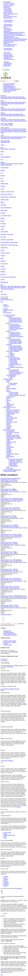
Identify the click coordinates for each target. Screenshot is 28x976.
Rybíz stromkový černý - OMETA (9, 551)
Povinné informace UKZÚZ (10, 635)
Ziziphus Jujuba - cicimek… (13, 412)
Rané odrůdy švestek (5, 129)
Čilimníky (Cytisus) (5, 253)
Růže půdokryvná (10, 289)
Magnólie (3, 271)
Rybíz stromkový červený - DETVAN (10, 586)
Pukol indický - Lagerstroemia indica (9, 245)
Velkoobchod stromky (10, 47)
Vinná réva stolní (5, 167)
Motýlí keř (3, 274)
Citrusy (2, 189)
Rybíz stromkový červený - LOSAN (9, 605)
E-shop (15, 34)
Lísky (2, 125)
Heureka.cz (6, 884)
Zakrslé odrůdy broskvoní (7, 98)
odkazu (5, 959)
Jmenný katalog (7, 91)
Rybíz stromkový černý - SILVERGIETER (11, 559)
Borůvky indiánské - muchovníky (17, 395)
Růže (2, 285)
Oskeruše (3, 226)
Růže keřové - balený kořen (7, 286)
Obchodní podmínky (8, 632)
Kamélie (3, 266)
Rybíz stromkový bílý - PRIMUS (8, 489)
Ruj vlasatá (3, 237)
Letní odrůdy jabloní (5, 109)
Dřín (2, 178)
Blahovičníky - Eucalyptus (7, 234)
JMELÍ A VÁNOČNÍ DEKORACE (12, 89)
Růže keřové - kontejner (20, 286)
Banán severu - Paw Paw (6, 194)
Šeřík (2, 291)
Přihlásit (5, 304)
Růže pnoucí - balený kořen (7, 287)
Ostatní (2, 229)
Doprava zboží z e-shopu (9, 633)
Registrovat (6, 306)
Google (5, 877)
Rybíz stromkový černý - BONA (8, 515)
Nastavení (17, 688)
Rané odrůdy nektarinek (6, 119)
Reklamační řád (7, 631)
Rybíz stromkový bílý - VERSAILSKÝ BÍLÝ (11, 498)
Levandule (3, 269)
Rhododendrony (4, 282)
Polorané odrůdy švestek (15, 364)
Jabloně (2, 107)
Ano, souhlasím (4, 688)
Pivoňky (3, 279)
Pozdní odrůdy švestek (16, 129)
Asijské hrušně (4, 105)
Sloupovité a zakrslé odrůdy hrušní (16, 103)
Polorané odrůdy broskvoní (19, 98)
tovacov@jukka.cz (5, 653)
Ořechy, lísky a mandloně (7, 123)
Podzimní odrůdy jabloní (16, 109)
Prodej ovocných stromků (10, 642)
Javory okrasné (4, 263)
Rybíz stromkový (5, 149)
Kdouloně (3, 213)
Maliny (2, 151)
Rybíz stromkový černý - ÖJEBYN (9, 542)
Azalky (2, 250)
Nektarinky (3, 118)
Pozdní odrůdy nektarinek (19, 119)
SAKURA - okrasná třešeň (7, 239)
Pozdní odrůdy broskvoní (18, 97)
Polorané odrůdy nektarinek (7, 121)
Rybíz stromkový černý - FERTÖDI (9, 525)
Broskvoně (3, 95)
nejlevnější (13, 478)
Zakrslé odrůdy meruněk (19, 115)
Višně (8, 142)
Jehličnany (3, 261)
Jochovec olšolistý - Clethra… (14, 436)
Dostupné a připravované (6, 299)
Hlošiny (2, 202)
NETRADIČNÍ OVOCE (10, 86)
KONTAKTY (7, 65)
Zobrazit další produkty (6, 614)
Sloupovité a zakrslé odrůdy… (17, 328)
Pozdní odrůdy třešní (15, 137)
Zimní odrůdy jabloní (15, 335)
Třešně (2, 135)
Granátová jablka (5, 199)
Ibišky (2, 258)
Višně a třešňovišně (5, 141)
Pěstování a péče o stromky (10, 640)
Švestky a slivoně (5, 127)
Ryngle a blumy (13, 360)
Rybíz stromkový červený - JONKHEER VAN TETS (13, 595)
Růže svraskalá (13, 464)
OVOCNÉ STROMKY (9, 83)
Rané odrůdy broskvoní (6, 97)
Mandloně (6, 125)
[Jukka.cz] (6, 78)
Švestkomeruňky (8, 130)
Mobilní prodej (9, 3)
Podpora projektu (8, 644)
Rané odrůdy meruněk (6, 114)
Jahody (2, 181)
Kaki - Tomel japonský (6, 207)
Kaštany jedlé (4, 210)
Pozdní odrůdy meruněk (17, 114)
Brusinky (3, 170)
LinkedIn (6, 879)
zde (18, 805)
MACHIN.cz (10, 666)
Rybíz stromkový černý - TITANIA (9, 569)
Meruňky (3, 113)
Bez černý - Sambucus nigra (7, 191)
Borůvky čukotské (5, 163)
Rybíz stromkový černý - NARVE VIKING (11, 534)
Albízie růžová (4, 247)
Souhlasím (10, 760)
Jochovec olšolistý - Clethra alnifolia (9, 242)
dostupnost (3, 478)
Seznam (5, 880)
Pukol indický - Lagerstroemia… (14, 437)
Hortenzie (3, 255)
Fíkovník (3, 175)
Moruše (2, 221)
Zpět (2, 891)
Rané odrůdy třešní (5, 137)
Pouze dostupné (4, 298)
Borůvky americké (14, 163)
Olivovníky (3, 223)
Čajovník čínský (4, 231)
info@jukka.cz (4, 660)
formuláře (18, 806)
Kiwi (2, 159)
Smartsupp (6, 883)
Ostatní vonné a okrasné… (13, 453)
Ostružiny (3, 186)
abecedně (8, 478)
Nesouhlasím (11, 688)
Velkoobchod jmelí (9, 60)
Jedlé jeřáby (3, 205)
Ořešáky (11, 125)
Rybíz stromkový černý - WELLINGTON (11, 578)
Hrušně (2, 101)
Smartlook (6, 881)
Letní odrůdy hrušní (5, 102)
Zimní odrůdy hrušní (14, 327)
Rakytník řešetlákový (6, 157)
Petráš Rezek (19, 888)
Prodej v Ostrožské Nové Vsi (10, 19)
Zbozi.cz (6, 885)
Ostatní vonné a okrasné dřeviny (8, 277)
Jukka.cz (6, 308)
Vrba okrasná (4, 294)
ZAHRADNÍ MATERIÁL (10, 90)
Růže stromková (18, 287)
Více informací (4, 760)
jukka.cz (9, 665)
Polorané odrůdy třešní (16, 138)
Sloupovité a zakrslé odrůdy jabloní (16, 110)
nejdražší (18, 478)
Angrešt (2, 145)
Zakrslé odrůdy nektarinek (20, 121)
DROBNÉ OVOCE (8, 85)
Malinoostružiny (4, 183)
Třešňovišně (3, 142)
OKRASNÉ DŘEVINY (9, 87)
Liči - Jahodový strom (6, 215)
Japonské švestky (17, 130)
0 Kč (2, 302)
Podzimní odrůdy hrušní (16, 102)
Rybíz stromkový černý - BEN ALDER (10, 507)
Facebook (6, 876)
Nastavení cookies (18, 665)
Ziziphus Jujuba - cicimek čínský (8, 197)
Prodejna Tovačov (8, 9)
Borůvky (3, 162)
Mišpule (2, 218)
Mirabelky (10, 131)
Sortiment (6, 643)
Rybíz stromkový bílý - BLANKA (9, 479)
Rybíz (2, 147)
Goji (2, 173)
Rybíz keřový (12, 149)
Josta (2, 154)
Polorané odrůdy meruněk (7, 115)
